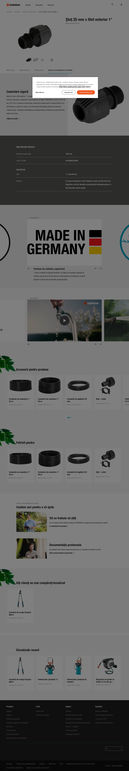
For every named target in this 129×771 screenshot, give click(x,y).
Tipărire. (88, 87)
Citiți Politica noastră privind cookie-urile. (72, 87)
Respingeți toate (68, 92)
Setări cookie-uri (39, 92)
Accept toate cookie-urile (86, 92)
